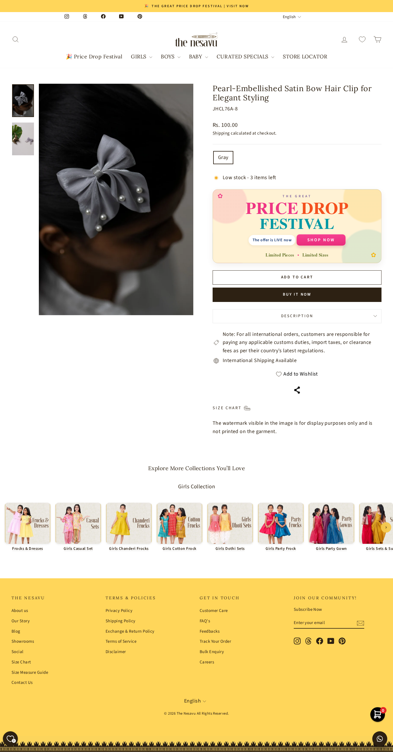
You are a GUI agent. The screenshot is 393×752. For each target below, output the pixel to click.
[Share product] (297, 390)
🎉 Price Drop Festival (94, 56)
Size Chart (21, 662)
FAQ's (205, 621)
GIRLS (139, 56)
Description (297, 316)
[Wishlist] (362, 39)
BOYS (168, 56)
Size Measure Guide (30, 672)
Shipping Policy (121, 621)
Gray (223, 157)
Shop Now (321, 240)
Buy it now (297, 294)
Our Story (21, 621)
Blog (16, 631)
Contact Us (22, 683)
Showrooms (23, 641)
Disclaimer (116, 652)
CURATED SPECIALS (243, 56)
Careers (207, 662)
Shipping (221, 133)
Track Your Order (215, 641)
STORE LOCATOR (305, 56)
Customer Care (214, 611)
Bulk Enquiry (212, 652)
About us (20, 611)
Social (18, 652)
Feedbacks (210, 631)
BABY (196, 56)
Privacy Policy (119, 611)
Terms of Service (121, 641)
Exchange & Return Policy (130, 631)
